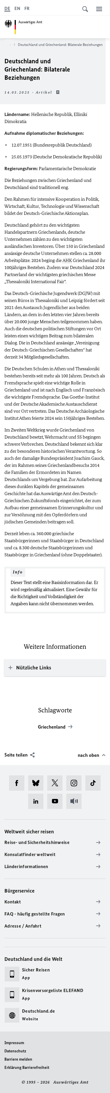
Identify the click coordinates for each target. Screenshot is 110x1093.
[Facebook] (18, 783)
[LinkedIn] (37, 801)
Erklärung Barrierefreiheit (26, 1067)
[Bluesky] (37, 783)
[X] (56, 783)
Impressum (14, 1042)
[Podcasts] (75, 801)
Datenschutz (15, 1051)
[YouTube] (56, 801)
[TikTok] (94, 783)
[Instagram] (75, 783)
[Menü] (99, 8)
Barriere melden (18, 1059)
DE (7, 8)
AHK (67, 260)
